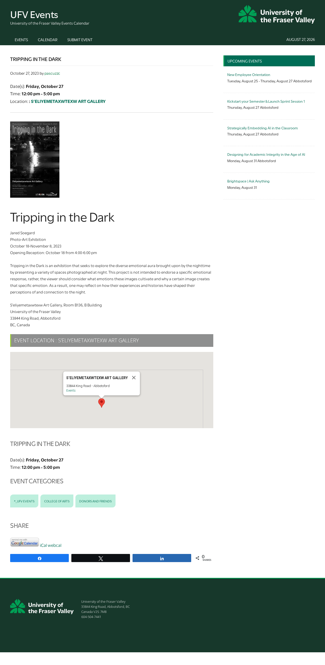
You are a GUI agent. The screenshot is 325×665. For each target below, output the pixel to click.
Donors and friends (95, 501)
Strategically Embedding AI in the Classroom (262, 127)
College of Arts (57, 501)
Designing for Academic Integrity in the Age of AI (266, 154)
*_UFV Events (24, 501)
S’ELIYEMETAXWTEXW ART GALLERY (68, 101)
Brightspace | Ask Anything (248, 180)
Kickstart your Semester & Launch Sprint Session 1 (266, 101)
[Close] (134, 378)
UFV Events (34, 14)
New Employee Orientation (248, 74)
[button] (101, 403)
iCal (43, 545)
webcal (54, 545)
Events (71, 390)
